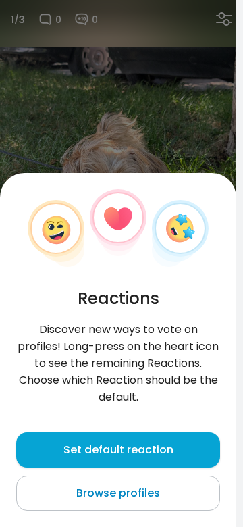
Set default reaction (118, 449)
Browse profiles (118, 493)
